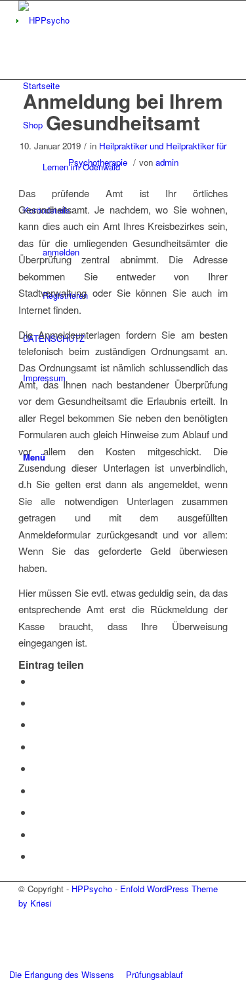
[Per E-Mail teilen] (37, 856)
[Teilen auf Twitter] (37, 702)
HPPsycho (92, 888)
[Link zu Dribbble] (26, 932)
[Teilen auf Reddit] (37, 834)
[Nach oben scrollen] (3, 989)
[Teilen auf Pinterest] (37, 746)
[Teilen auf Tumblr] (37, 790)
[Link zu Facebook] (26, 946)
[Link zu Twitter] (26, 917)
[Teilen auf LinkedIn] (37, 768)
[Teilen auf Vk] (37, 812)
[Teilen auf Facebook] (37, 681)
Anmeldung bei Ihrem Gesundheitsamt (123, 111)
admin (166, 162)
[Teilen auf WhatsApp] (37, 724)
